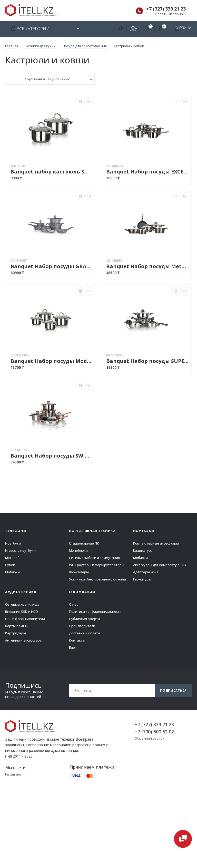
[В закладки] (89, 101)
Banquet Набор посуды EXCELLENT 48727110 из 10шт (147, 172)
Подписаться (173, 690)
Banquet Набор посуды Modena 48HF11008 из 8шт (52, 361)
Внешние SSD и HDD (21, 611)
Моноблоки (78, 550)
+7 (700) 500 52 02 (154, 732)
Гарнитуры (142, 579)
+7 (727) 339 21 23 (166, 8)
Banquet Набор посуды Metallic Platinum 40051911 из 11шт (147, 266)
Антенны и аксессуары (23, 640)
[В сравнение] (80, 101)
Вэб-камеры (79, 572)
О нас (73, 604)
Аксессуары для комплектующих (159, 565)
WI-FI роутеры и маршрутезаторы (96, 565)
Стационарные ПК (84, 543)
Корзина (12, 28)
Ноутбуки (13, 543)
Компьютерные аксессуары (156, 543)
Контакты (77, 640)
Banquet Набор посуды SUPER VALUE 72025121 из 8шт (147, 361)
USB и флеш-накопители (25, 618)
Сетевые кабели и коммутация (94, 557)
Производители (82, 626)
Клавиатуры (143, 550)
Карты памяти (16, 626)
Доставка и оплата (84, 633)
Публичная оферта (84, 618)
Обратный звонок (170, 14)
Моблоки (12, 572)
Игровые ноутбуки (20, 550)
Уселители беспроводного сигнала (97, 579)
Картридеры (15, 633)
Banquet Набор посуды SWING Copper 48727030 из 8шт (52, 456)
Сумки (10, 565)
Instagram (13, 774)
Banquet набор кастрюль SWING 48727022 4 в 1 (52, 172)
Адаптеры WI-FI (145, 572)
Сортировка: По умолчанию (48, 79)
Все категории (32, 29)
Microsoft (12, 557)
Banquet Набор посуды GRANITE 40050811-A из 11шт (52, 266)
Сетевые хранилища (22, 604)
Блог (72, 647)
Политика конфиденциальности (95, 611)
